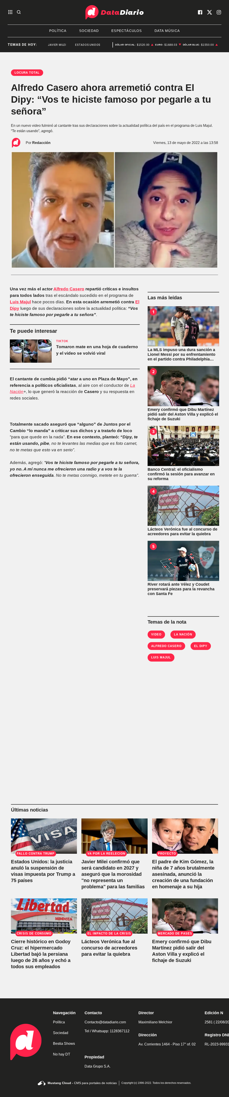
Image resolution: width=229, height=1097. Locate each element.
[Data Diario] (114, 12)
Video (156, 634)
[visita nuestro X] (209, 12)
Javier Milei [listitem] (47, 44)
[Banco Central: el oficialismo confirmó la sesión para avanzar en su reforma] (183, 446)
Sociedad (60, 1033)
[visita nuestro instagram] (218, 12)
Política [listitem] (58, 31)
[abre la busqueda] (19, 12)
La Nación (183, 634)
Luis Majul (20, 302)
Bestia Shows (64, 1043)
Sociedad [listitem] (89, 31)
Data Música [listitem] (167, 31)
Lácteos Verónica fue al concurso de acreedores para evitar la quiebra (109, 948)
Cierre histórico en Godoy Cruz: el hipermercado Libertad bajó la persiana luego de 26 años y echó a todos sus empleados (40, 954)
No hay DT (61, 1054)
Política (59, 1022)
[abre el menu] (10, 12)
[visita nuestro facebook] (200, 12)
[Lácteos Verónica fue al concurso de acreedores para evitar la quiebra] (183, 506)
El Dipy (200, 646)
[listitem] (134, 45)
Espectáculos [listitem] (126, 31)
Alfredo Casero (68, 289)
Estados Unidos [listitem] (77, 44)
